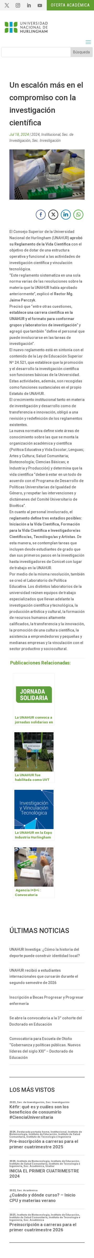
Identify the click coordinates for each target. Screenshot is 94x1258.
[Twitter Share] (53, 215)
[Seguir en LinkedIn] (28, 5)
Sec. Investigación (46, 140)
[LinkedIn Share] (66, 215)
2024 (35, 134)
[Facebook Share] (41, 215)
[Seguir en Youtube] (39, 5)
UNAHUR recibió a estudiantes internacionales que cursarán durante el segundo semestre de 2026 (43, 976)
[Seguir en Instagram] (17, 5)
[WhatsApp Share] (78, 215)
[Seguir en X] (6, 5)
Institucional (50, 134)
